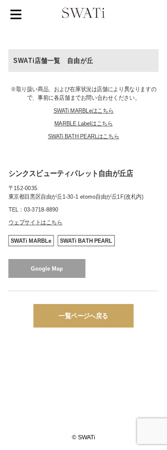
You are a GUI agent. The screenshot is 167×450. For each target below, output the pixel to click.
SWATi (83, 13)
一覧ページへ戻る (83, 315)
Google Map (47, 268)
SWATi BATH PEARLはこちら (83, 136)
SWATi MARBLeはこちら (83, 110)
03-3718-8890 (41, 209)
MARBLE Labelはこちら (83, 123)
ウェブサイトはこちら (36, 222)
